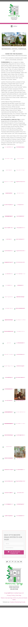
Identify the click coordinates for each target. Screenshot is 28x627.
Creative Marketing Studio (17, 602)
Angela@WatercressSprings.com (14, 593)
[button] (14, 552)
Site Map (18, 595)
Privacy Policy (11, 595)
